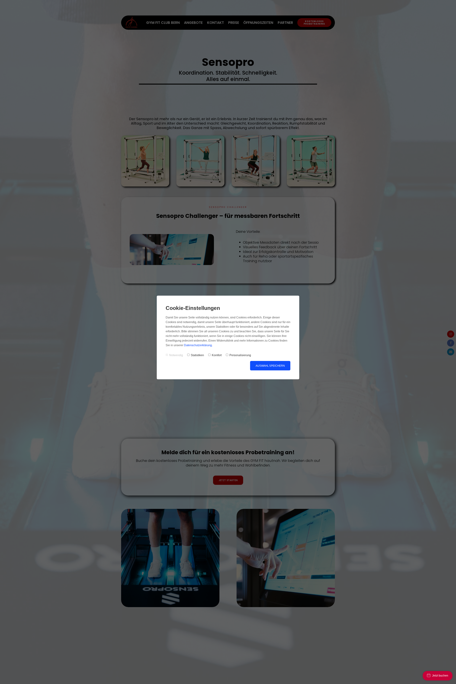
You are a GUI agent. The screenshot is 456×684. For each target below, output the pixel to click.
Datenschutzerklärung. (198, 345)
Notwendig (176, 355)
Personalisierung (240, 355)
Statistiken (197, 355)
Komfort (217, 355)
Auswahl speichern (270, 365)
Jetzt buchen (440, 675)
